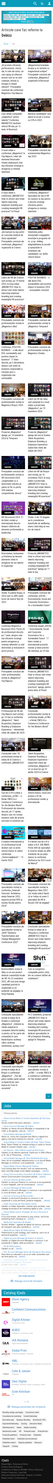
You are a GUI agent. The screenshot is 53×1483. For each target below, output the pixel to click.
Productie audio (29, 1431)
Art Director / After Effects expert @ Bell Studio (24, 1150)
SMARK (7, 60)
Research (38, 1442)
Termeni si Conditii (33, 1475)
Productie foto (43, 1431)
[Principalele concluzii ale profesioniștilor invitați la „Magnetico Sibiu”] (13, 311)
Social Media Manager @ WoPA (17, 1134)
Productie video (25, 1435)
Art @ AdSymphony (12, 1246)
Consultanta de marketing (12, 1416)
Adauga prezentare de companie (28, 1406)
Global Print (19, 1350)
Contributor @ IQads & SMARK (14, 1469)
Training (15, 1446)
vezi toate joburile (26, 1275)
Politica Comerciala (9, 1472)
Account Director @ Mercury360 (17, 1179)
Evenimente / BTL (39, 1419)
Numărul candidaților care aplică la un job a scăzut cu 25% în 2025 (39, 116)
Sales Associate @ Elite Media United (20, 1203)
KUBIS (16, 1330)
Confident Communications (29, 1309)
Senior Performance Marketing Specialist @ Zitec (25, 1267)
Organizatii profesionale (20, 1343)
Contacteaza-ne (21, 1477)
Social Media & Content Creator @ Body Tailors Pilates (27, 1142)
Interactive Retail (36, 1423)
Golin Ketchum (21, 1391)
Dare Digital (19, 1381)
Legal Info (22, 1472)
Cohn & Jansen (21, 1371)
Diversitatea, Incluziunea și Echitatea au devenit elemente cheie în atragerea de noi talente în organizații (12, 559)
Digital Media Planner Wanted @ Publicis (21, 1166)
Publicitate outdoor (9, 1442)
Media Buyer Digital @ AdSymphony (19, 1230)
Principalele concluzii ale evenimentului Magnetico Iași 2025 (39, 153)
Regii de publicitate (25, 1442)
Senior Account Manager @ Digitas (19, 1126)
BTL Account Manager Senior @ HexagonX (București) (27, 1251)
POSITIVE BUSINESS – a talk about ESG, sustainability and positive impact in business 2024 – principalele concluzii (39, 283)
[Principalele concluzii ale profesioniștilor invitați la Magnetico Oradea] (40, 338)
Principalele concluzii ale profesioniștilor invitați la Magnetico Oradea (39, 350)
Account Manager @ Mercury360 (18, 1187)
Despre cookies (7, 1477)
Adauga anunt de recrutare (28, 1281)
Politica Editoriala (35, 1469)
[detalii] (36, 1122)
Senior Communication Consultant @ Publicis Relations (27, 1174)
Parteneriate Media (20, 1464)
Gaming (24, 1423)
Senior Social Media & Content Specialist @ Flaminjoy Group (25, 1119)
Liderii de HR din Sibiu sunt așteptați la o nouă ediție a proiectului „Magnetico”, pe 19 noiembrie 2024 (38, 405)
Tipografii (30, 1354)
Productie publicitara (19, 1354)
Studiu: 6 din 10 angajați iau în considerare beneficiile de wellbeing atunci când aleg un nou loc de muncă (39, 523)
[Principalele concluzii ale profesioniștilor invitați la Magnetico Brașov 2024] (13, 390)
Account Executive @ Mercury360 (18, 1195)
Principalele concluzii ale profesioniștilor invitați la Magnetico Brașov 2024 (12, 402)
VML (15, 1361)
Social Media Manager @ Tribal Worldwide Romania (26, 1158)
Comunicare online (18, 1323)
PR (13, 1312)
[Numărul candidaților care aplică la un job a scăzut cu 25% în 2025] (40, 105)
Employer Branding (23, 1419)
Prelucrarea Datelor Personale (13, 1475)
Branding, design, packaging (30, 1384)
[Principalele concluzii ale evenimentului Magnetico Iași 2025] (40, 141)
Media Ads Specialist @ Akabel (17, 1222)
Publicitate (15, 1302)
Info (13, 44)
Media (43, 1384)
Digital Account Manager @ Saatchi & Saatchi (23, 1238)
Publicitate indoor (9, 1438)
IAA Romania (20, 1340)
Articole (5, 44)
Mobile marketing (30, 1427)
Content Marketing (30, 1416)
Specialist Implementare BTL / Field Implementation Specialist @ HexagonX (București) (24, 1261)
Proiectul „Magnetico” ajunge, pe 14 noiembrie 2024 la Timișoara (12, 435)
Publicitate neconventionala (27, 1438)
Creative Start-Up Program (11, 1466)
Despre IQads (6, 1464)
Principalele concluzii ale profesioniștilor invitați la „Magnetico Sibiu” (12, 323)
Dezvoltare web (8, 1419)
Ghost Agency (20, 1299)
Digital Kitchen (21, 1320)
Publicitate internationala (42, 1364)
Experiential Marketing (10, 1423)
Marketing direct (8, 1427)
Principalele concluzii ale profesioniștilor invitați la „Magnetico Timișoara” (39, 323)
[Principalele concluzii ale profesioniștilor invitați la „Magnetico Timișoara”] (40, 311)
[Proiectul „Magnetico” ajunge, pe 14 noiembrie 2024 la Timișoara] (13, 423)
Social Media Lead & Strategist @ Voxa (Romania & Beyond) (24, 1213)
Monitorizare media (9, 1431)
